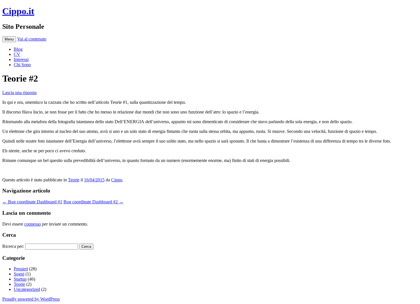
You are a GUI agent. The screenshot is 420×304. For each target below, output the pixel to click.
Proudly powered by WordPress (31, 299)
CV (17, 54)
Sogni (19, 273)
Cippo (116, 179)
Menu (9, 39)
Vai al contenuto (31, 39)
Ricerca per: (13, 246)
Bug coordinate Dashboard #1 (32, 201)
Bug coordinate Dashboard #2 (93, 201)
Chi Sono (22, 64)
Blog (18, 49)
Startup (20, 279)
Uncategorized (27, 289)
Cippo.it (18, 11)
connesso (32, 224)
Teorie (73, 179)
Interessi (21, 59)
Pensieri (21, 268)
